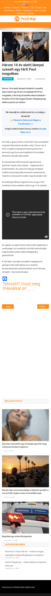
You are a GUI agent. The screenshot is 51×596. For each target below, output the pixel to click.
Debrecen (25, 8)
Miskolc (18, 11)
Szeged (43, 11)
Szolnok (30, 13)
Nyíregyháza (28, 11)
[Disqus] (25, 349)
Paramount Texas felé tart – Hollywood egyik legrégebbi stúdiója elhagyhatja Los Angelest (24, 553)
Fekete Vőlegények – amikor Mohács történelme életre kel (26, 564)
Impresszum (7, 587)
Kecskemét (9, 11)
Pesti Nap (28, 18)
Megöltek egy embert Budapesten (17, 536)
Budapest (16, 8)
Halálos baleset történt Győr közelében (44, 306)
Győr (45, 8)
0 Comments (40, 79)
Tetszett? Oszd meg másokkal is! (21, 286)
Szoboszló (22, 13)
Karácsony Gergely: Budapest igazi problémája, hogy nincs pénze (10, 306)
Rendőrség (8, 79)
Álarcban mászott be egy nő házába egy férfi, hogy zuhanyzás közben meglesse (24, 445)
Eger (32, 8)
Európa (38, 8)
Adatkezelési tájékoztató (24, 587)
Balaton (8, 8)
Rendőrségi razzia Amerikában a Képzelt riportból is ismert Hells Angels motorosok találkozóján (25, 491)
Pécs (36, 11)
